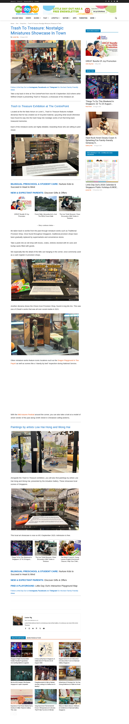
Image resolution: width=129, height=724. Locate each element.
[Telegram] (40, 605)
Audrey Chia (89, 145)
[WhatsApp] (27, 605)
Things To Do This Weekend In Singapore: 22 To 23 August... (100, 102)
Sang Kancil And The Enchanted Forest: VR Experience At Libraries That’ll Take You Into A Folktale (45, 708)
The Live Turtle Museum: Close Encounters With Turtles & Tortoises (70, 216)
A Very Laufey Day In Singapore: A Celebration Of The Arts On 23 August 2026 (45, 661)
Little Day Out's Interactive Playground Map (56, 586)
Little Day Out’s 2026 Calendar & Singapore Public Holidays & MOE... (102, 186)
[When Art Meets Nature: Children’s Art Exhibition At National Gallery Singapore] (70, 696)
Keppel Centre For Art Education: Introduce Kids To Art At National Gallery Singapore (69, 661)
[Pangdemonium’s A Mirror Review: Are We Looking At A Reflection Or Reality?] (46, 673)
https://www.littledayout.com (31, 620)
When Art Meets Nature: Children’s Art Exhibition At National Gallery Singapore (69, 708)
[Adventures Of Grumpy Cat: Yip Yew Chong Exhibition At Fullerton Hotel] (70, 673)
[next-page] (15, 714)
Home (12, 23)
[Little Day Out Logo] (27, 10)
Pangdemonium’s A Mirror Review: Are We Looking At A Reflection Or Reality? (45, 684)
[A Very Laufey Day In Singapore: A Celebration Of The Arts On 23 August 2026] (46, 649)
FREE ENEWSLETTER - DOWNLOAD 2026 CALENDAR (99, 153)
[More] (45, 605)
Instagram (33, 87)
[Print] (36, 605)
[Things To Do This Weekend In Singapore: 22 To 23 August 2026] (22, 548)
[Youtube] (117, 1)
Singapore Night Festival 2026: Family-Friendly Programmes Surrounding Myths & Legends (20, 661)
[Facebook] (106, 1)
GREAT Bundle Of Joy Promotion (101, 61)
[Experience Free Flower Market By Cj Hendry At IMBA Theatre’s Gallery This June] (22, 696)
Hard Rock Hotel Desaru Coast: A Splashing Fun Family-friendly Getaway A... (101, 140)
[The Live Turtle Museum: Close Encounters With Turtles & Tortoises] (70, 203)
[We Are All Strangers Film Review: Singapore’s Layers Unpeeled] (22, 673)
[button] (115, 18)
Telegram (53, 87)
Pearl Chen (89, 106)
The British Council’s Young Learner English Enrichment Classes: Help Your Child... (70, 559)
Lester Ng (15, 37)
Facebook (42, 87)
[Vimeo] (114, 1)
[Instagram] (109, 1)
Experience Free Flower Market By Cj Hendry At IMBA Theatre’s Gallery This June (21, 708)
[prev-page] (12, 714)
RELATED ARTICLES (18, 638)
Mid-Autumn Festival (26, 415)
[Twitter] (111, 1)
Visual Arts (23, 23)
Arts (17, 23)
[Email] (31, 605)
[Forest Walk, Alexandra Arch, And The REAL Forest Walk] (46, 203)
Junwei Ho (88, 190)
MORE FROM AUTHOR (34, 638)
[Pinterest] (22, 605)
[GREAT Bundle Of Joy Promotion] (22, 203)
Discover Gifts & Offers (55, 193)
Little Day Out (89, 64)
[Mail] (33, 628)
